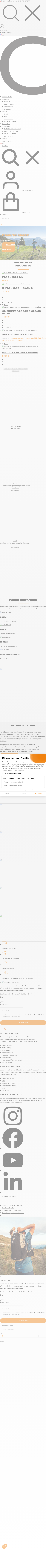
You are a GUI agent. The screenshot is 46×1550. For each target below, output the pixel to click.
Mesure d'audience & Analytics (13, 785)
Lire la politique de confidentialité (11, 773)
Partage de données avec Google (13, 782)
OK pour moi (38, 794)
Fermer (7, 794)
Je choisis (23, 794)
